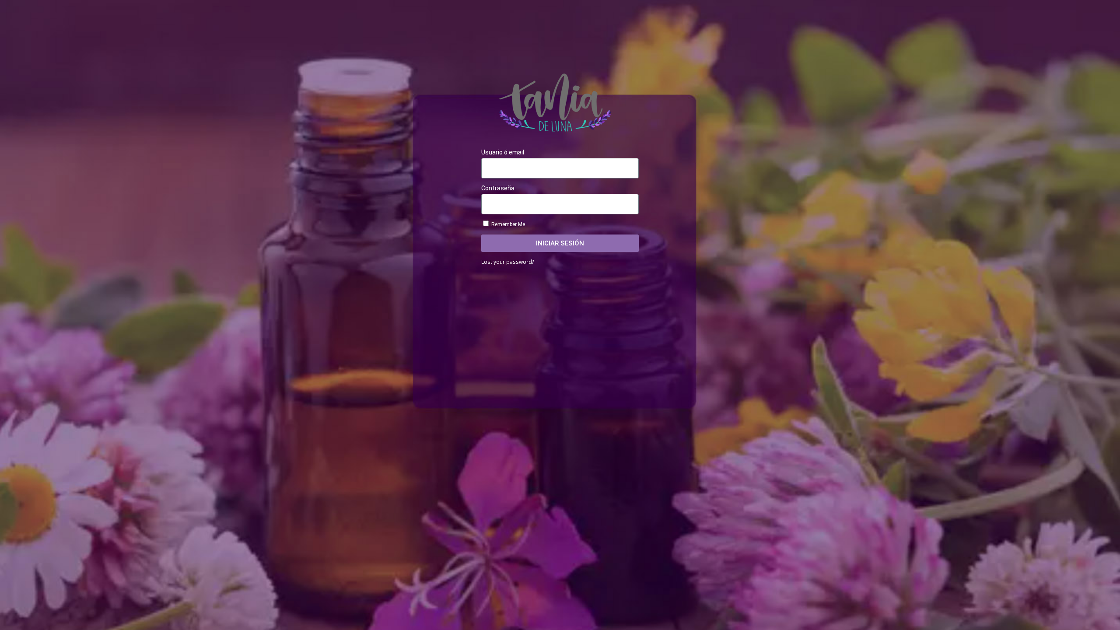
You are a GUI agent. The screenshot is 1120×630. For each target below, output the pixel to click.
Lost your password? (507, 261)
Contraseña (497, 188)
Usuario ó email (502, 152)
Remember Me (507, 224)
